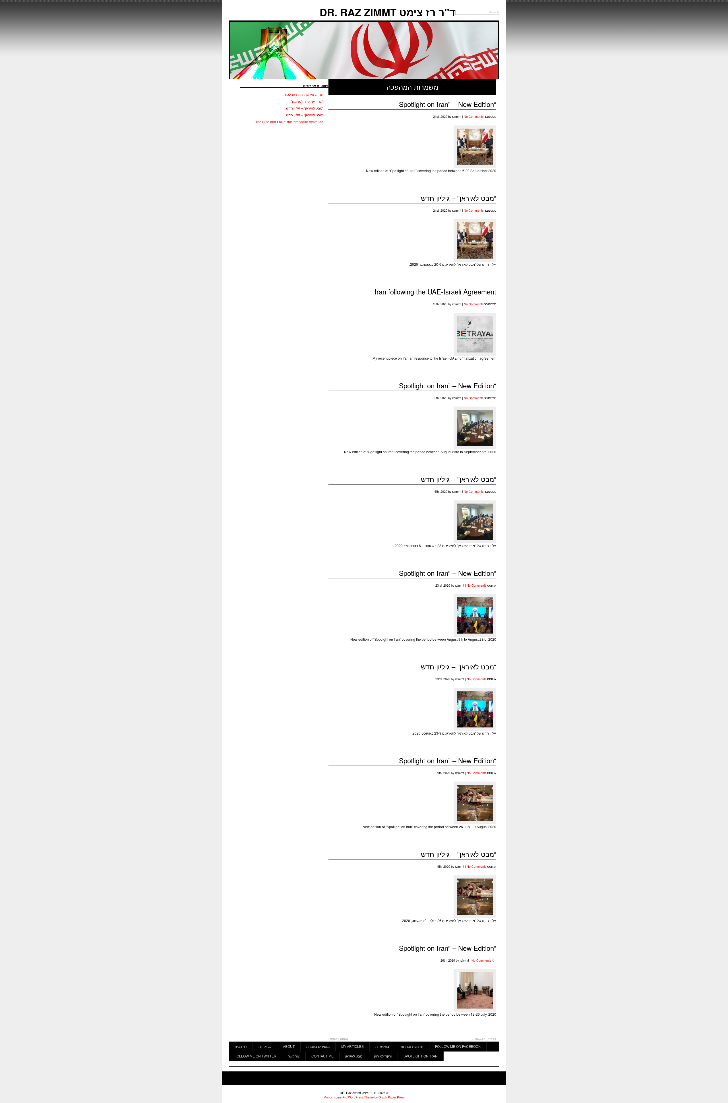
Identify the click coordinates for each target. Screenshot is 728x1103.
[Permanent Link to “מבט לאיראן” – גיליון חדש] (475, 260)
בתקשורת (382, 1047)
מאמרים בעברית (318, 1047)
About (289, 1047)
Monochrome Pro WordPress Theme (349, 1097)
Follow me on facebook (458, 1047)
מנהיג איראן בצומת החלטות (303, 94)
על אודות (264, 1047)
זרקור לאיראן (383, 1056)
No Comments (473, 116)
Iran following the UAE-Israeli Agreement (435, 291)
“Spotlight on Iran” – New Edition (447, 104)
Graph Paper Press (392, 1097)
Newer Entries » (483, 1038)
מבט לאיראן (353, 1056)
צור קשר (294, 1056)
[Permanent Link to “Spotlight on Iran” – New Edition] (475, 166)
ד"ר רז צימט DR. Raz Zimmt (387, 12)
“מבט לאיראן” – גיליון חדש (458, 198)
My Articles (352, 1047)
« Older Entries (339, 1038)
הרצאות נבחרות (412, 1047)
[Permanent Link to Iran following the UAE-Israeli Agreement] (475, 354)
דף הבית (241, 1047)
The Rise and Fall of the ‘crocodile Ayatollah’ (289, 121)
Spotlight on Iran (421, 1056)
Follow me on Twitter (255, 1056)
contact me (322, 1056)
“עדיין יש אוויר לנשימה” (307, 101)
